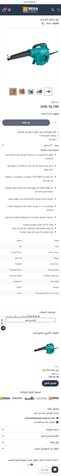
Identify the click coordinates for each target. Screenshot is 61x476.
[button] (8, 55)
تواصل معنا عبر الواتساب (44, 422)
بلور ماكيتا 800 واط (50, 370)
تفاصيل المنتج (50, 383)
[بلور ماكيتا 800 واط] (45, 349)
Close (30, 429)
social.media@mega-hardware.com (40, 418)
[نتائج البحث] (52, 10)
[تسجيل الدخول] (9, 10)
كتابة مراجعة (30, 320)
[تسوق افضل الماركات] (54, 398)
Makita (49, 23)
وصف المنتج (52, 145)
